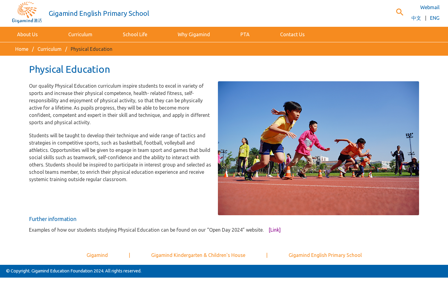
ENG (434, 18)
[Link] (274, 230)
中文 (416, 18)
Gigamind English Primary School (325, 255)
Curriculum (80, 34)
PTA (245, 34)
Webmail (429, 7)
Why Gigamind (194, 34)
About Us (27, 34)
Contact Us (292, 34)
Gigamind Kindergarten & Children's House (198, 255)
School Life (135, 34)
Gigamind (97, 255)
